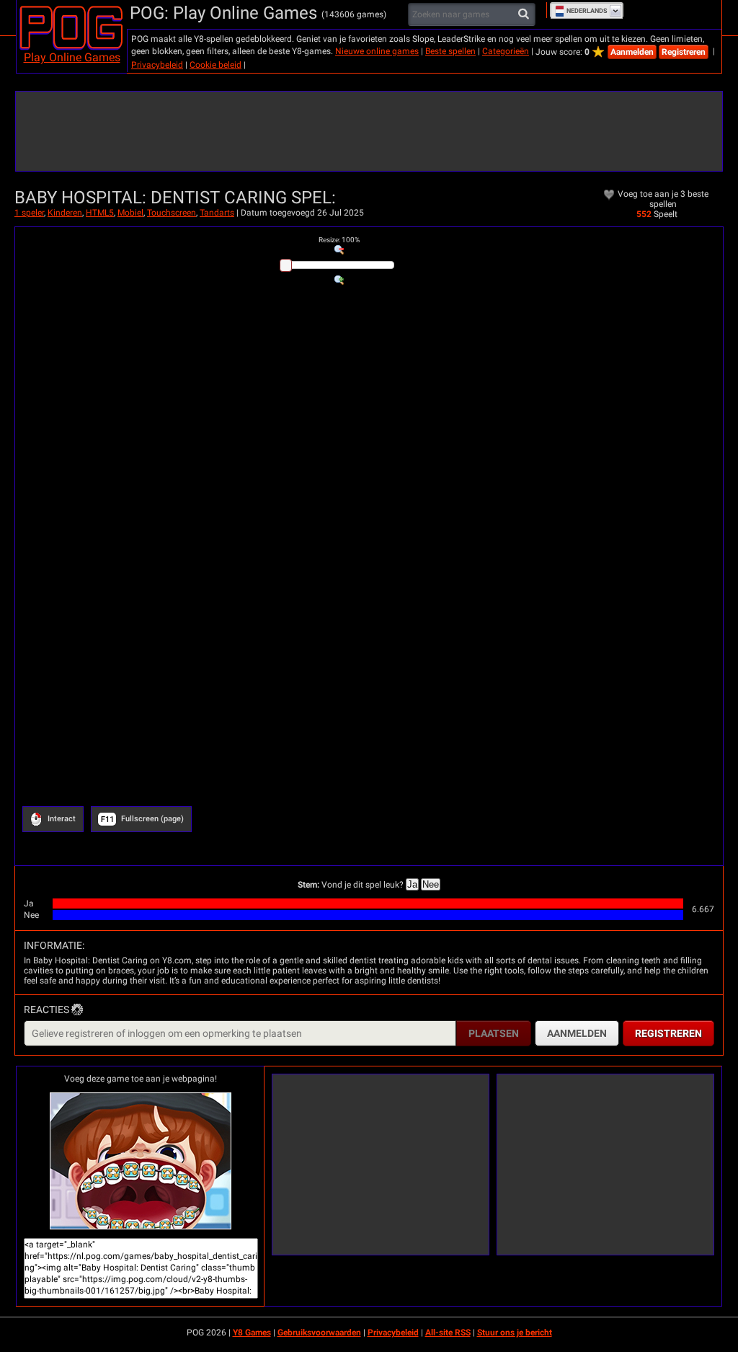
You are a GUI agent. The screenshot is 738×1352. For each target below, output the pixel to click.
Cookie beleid (215, 65)
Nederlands (587, 10)
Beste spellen (450, 51)
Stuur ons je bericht (514, 1332)
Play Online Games (72, 57)
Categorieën (505, 51)
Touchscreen (171, 213)
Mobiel (130, 213)
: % (339, 240)
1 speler (29, 213)
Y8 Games (252, 1332)
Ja (412, 884)
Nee (430, 884)
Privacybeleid (157, 65)
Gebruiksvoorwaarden (319, 1332)
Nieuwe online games (377, 51)
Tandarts (217, 213)
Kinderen (65, 213)
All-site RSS (448, 1332)
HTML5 (100, 213)
